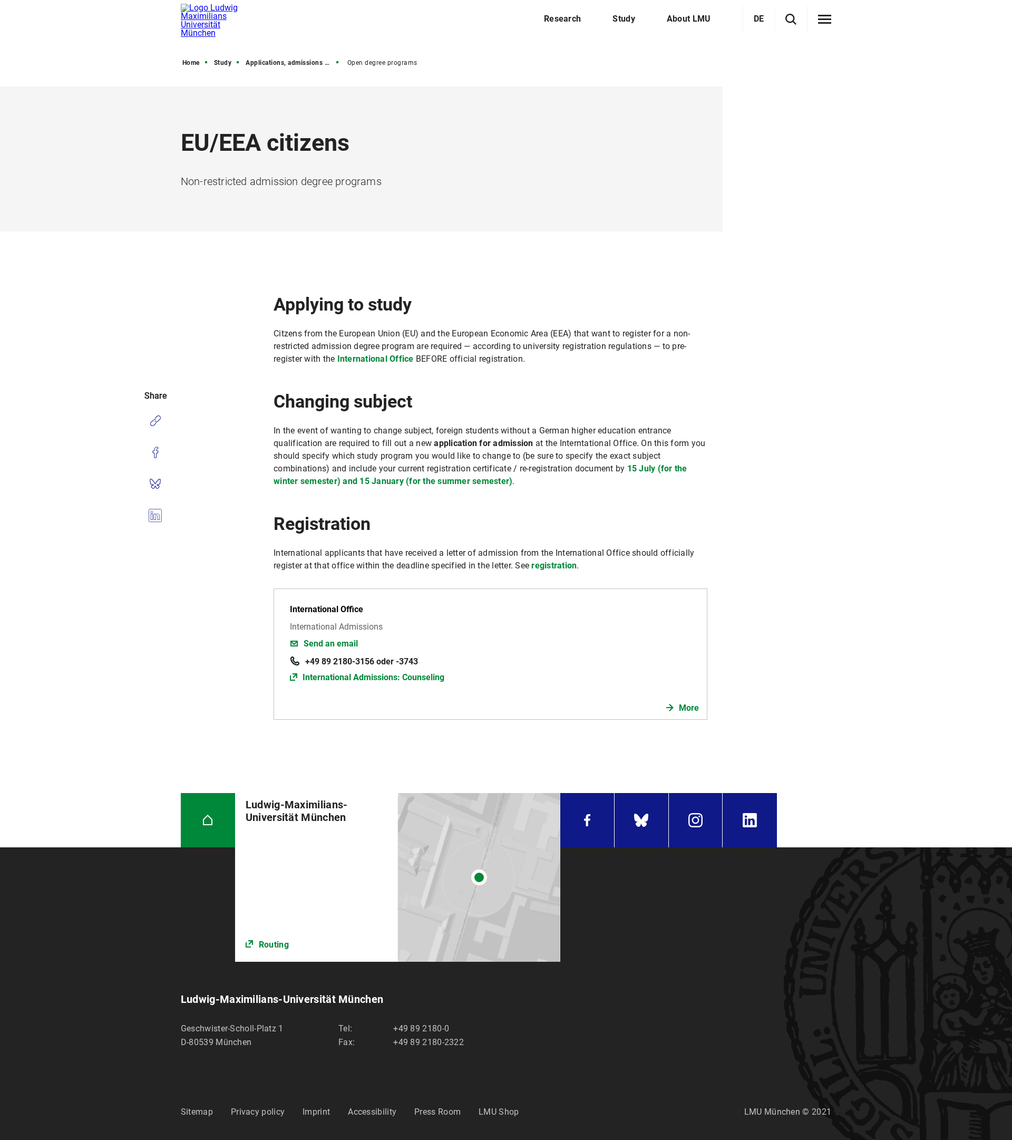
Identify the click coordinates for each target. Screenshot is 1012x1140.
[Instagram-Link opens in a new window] (696, 820)
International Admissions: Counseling (373, 677)
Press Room (437, 1112)
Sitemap (197, 1112)
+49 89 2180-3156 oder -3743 (361, 661)
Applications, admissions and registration (293, 62)
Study (223, 62)
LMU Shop (499, 1112)
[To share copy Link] (155, 421)
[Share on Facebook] (155, 452)
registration (554, 566)
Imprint (316, 1112)
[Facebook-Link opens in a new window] (587, 820)
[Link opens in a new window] (397, 877)
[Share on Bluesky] (155, 484)
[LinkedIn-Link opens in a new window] (750, 820)
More (689, 708)
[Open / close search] (790, 19)
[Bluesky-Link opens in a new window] (641, 820)
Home (191, 62)
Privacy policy (258, 1112)
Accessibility (372, 1112)
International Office (375, 359)
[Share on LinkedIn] (155, 516)
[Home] (208, 820)
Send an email (331, 644)
